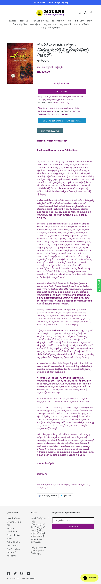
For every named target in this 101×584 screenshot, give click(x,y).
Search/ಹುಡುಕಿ (13, 518)
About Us (11, 556)
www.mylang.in (45, 102)
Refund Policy (13, 542)
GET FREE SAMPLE (50, 131)
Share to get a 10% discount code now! (62, 121)
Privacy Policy (13, 535)
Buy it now (62, 91)
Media (9, 538)
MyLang (16, 578)
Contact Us (12, 545)
